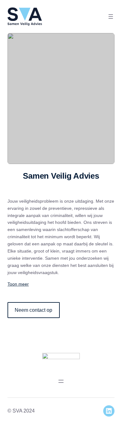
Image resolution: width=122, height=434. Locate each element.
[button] (61, 284)
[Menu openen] (110, 16)
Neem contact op (33, 310)
